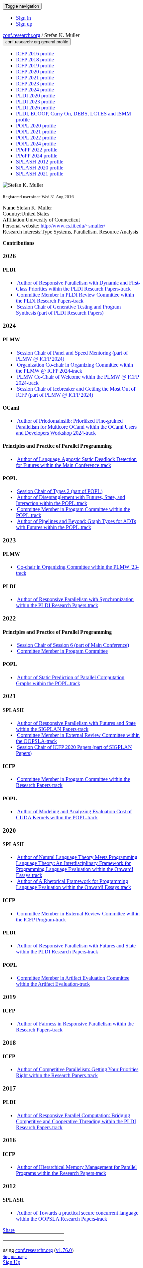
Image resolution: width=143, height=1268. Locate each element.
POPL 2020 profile (36, 125)
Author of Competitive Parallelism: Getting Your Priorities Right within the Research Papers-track (77, 1072)
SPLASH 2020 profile (39, 167)
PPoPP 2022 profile (36, 149)
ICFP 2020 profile (35, 71)
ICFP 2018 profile (35, 59)
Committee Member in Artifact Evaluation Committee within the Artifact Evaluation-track (72, 981)
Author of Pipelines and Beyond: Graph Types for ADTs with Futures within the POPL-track (76, 524)
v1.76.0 (64, 1250)
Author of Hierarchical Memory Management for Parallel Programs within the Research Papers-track (76, 1170)
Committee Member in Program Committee (62, 651)
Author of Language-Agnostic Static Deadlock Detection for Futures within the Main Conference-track (76, 462)
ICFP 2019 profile (35, 65)
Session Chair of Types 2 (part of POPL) (59, 491)
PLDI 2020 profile (35, 95)
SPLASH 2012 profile (39, 161)
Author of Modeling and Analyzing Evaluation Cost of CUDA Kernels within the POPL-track (74, 814)
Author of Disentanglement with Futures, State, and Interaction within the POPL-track (70, 500)
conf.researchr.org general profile (36, 41)
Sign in (23, 18)
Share (9, 1230)
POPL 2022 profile (36, 137)
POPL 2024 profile (36, 143)
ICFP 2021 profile (35, 77)
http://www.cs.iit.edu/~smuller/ (72, 226)
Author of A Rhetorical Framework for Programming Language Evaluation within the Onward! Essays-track (73, 884)
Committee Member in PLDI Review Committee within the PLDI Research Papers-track (75, 298)
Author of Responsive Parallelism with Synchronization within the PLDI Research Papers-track (75, 602)
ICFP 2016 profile (35, 53)
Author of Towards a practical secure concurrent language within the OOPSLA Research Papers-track (77, 1216)
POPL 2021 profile (36, 131)
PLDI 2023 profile (35, 101)
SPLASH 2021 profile (39, 173)
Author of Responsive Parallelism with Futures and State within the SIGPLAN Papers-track (76, 726)
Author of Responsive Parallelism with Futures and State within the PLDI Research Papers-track (76, 948)
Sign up (24, 24)
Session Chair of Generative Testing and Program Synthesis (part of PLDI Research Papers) (68, 310)
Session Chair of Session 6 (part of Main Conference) (73, 645)
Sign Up (11, 1262)
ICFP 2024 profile (35, 89)
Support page (15, 1256)
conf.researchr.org (21, 35)
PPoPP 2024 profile (36, 155)
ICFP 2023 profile (35, 83)
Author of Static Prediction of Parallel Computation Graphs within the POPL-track (70, 680)
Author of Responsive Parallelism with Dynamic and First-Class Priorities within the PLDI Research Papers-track (78, 286)
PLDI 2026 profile (35, 107)
